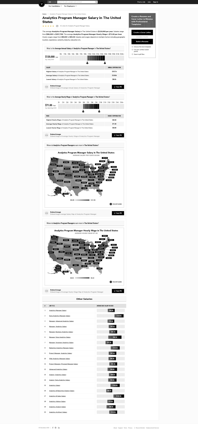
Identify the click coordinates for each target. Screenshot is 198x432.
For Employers (69, 6)
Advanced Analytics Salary (58, 369)
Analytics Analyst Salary (57, 407)
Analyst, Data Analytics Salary (59, 380)
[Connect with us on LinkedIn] (59, 428)
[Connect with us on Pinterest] (56, 428)
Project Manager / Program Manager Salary (63, 364)
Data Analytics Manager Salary (59, 316)
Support (120, 428)
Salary (44, 14)
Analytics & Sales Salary (57, 396)
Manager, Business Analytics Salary (61, 332)
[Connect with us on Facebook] (52, 428)
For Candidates (54, 6)
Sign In (155, 2)
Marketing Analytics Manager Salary (61, 348)
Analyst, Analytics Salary (57, 374)
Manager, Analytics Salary (58, 326)
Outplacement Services (152, 428)
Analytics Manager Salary (57, 310)
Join (149, 2)
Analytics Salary (54, 385)
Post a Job (141, 2)
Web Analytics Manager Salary (59, 358)
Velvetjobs (42, 4)
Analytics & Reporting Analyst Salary (61, 391)
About (115, 428)
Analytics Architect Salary (58, 412)
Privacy (130, 428)
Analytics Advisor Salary (57, 401)
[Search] (96, 2)
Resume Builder (140, 428)
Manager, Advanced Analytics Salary (61, 321)
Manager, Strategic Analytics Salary (61, 342)
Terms (125, 428)
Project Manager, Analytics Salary (60, 353)
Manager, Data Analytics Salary (59, 337)
